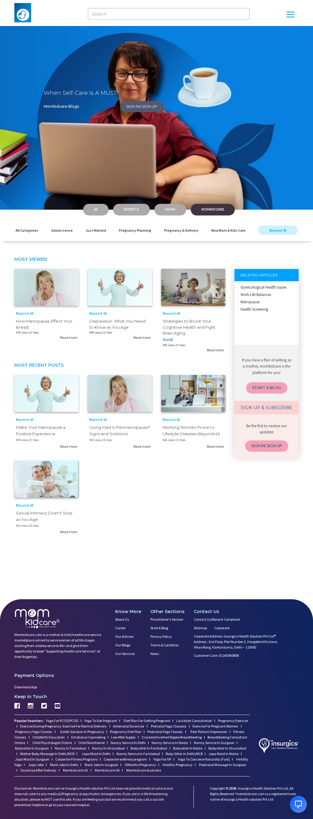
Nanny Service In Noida (170, 742)
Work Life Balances (256, 294)
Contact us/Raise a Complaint (217, 619)
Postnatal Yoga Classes (165, 731)
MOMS (170, 209)
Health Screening (254, 309)
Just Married (96, 230)
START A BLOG (266, 387)
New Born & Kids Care (228, 230)
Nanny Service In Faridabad (138, 753)
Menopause (250, 302)
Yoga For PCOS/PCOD (62, 720)
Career (120, 628)
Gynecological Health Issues (263, 287)
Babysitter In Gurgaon (32, 748)
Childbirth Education (48, 737)
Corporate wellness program (125, 759)
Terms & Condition (164, 645)
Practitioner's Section (166, 619)
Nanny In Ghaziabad (108, 748)
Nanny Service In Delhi (128, 742)
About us (122, 619)
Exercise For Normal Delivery (85, 726)
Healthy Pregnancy (177, 764)
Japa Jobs (36, 764)
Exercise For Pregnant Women (216, 726)
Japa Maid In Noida (223, 753)
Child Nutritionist (91, 742)
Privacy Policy (161, 636)
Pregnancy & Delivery (181, 230)
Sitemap (200, 628)
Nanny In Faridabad (70, 748)
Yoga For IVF (162, 759)
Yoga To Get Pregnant (100, 720)
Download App (25, 687)
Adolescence (62, 230)
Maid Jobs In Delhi (64, 764)
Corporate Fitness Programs (76, 759)
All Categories (27, 230)
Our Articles (124, 636)
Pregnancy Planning (135, 230)
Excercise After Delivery (38, 770)
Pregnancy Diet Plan (126, 731)
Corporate (222, 628)
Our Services (125, 653)
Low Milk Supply (123, 737)
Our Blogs (122, 645)
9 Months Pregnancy (140, 764)
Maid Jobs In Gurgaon (101, 764)
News (154, 653)
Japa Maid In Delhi (96, 753)
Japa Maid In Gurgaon (32, 759)
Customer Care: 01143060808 (216, 655)
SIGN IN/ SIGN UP (141, 106)
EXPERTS (131, 209)
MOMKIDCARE (212, 209)
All (96, 209)
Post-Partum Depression (208, 731)
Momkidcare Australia (143, 770)
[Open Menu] (290, 15)
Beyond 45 (278, 230)
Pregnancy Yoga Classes (34, 731)
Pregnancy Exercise (233, 720)
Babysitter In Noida (188, 748)
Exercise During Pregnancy (41, 726)
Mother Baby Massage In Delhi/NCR (47, 753)
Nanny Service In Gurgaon (214, 742)
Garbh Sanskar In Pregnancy (82, 731)
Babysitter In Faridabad (149, 748)
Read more (68, 337)
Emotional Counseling (88, 737)
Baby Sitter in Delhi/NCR (184, 753)
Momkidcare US (75, 770)
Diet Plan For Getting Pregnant (146, 720)
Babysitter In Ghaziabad (227, 748)
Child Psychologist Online (52, 742)
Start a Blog (159, 628)
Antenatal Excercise (129, 726)
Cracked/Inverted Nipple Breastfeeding (172, 737)
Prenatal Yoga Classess (168, 726)
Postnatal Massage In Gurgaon (222, 764)
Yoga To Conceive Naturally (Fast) (203, 759)
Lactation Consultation (194, 720)
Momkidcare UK (107, 770)
